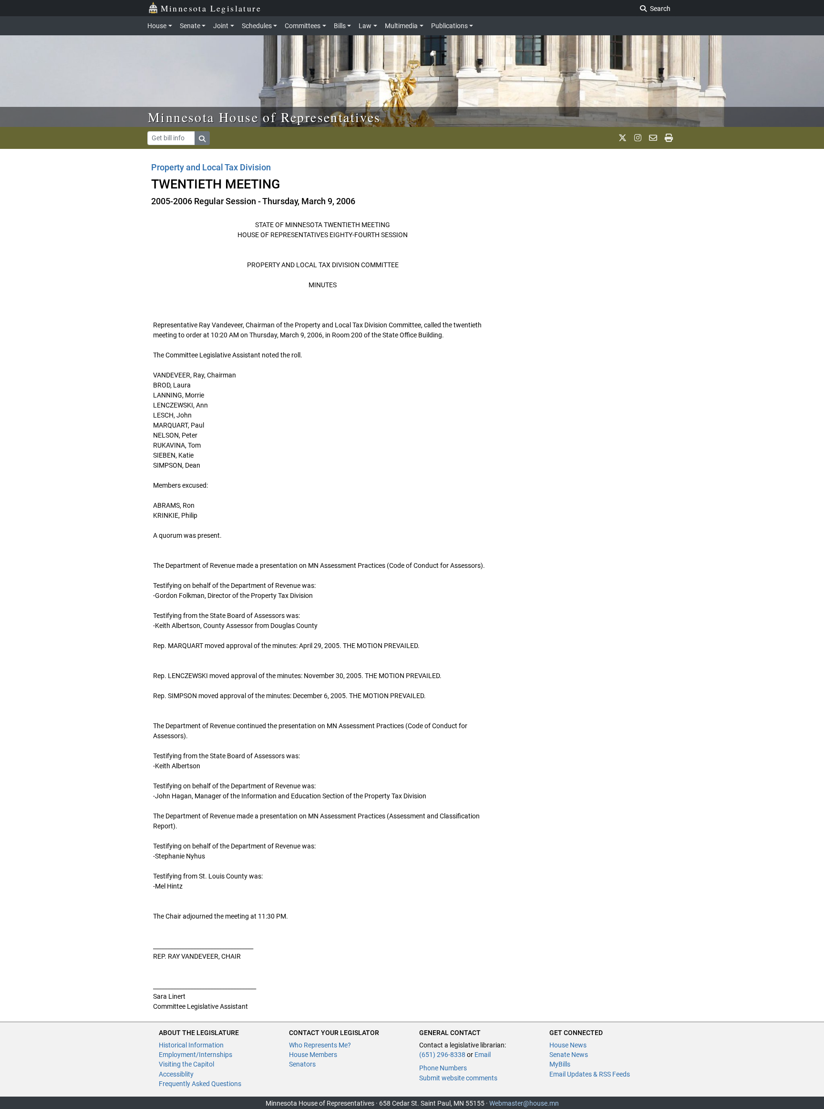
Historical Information (191, 1045)
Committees (302, 26)
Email (482, 1054)
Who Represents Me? (320, 1045)
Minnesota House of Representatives (264, 117)
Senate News (568, 1054)
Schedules (257, 26)
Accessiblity (176, 1074)
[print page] (669, 138)
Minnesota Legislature (211, 8)
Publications (449, 26)
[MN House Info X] (622, 138)
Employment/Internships (195, 1054)
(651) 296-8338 (442, 1054)
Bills (340, 26)
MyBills (559, 1064)
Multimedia (401, 26)
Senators (302, 1064)
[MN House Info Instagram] (637, 138)
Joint (220, 26)
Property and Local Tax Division (211, 167)
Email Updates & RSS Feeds (589, 1074)
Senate (190, 26)
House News (568, 1045)
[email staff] (653, 138)
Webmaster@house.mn (524, 1103)
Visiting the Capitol (186, 1064)
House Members (313, 1054)
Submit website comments (458, 1078)
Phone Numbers (443, 1068)
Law (365, 26)
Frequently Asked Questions (200, 1084)
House (156, 26)
